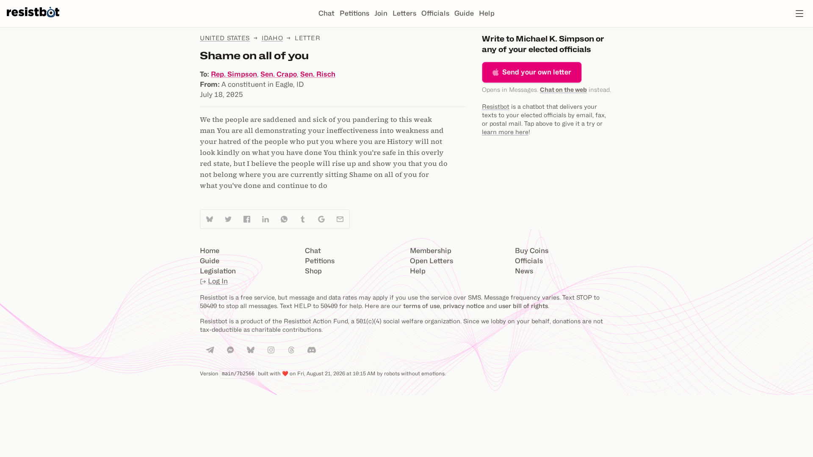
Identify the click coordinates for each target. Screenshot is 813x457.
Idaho (272, 37)
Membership (430, 251)
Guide (464, 13)
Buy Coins (531, 251)
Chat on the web (563, 89)
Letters (404, 13)
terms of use (421, 305)
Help (487, 13)
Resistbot (495, 106)
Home (209, 251)
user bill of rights (523, 305)
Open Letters (431, 261)
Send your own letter (536, 72)
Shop (313, 271)
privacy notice (463, 305)
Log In (218, 281)
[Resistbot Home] (33, 20)
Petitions (354, 13)
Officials (435, 13)
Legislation (218, 271)
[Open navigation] (799, 13)
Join (380, 13)
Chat (326, 13)
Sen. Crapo (278, 74)
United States (225, 37)
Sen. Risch (317, 74)
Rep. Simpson (234, 74)
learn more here (505, 131)
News (524, 271)
